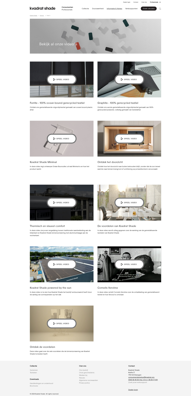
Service (42, 15)
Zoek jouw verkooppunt (137, 382)
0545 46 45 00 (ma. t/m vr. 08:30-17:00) (143, 380)
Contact (135, 2)
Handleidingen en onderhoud (41, 383)
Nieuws (82, 378)
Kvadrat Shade (33, 15)
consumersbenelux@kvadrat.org (141, 377)
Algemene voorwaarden (88, 380)
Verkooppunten (131, 9)
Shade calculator (149, 8)
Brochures (34, 386)
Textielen (33, 373)
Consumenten (67, 7)
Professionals (154, 2)
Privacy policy (84, 383)
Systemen (34, 370)
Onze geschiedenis (86, 373)
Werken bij (83, 375)
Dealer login (126, 2)
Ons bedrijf (83, 370)
